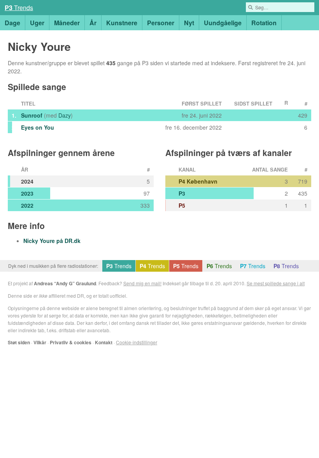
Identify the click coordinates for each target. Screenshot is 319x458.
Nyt (189, 22)
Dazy (64, 115)
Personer (160, 22)
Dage (12, 22)
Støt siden (19, 342)
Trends (19, 7)
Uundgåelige (223, 22)
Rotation (264, 22)
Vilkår (39, 342)
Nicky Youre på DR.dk (52, 241)
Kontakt (103, 342)
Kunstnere (121, 22)
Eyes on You (37, 127)
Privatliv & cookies (70, 342)
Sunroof (31, 115)
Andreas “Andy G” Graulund (65, 283)
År (92, 22)
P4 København (198, 181)
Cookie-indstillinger (136, 342)
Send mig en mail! (142, 283)
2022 (27, 205)
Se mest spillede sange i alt (276, 283)
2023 (27, 193)
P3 (182, 193)
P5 (182, 205)
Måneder (67, 22)
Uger (37, 22)
